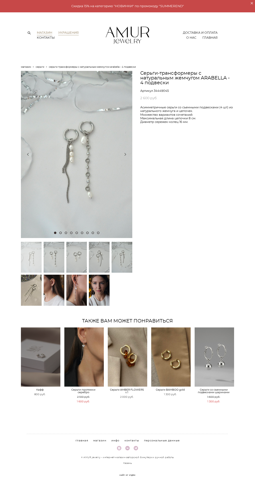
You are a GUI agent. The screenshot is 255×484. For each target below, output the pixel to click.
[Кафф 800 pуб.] (40, 357)
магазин (26, 67)
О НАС (191, 37)
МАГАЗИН (44, 32)
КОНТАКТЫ (46, 37)
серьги (40, 67)
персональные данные (162, 440)
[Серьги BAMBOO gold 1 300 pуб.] (171, 357)
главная (82, 440)
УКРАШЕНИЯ (68, 32)
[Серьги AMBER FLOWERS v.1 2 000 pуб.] (127, 357)
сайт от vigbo (127, 475)
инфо (115, 440)
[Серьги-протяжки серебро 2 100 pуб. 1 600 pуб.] (84, 357)
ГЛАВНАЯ (210, 37)
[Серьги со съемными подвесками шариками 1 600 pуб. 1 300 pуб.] (214, 357)
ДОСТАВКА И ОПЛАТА (200, 32)
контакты (132, 440)
